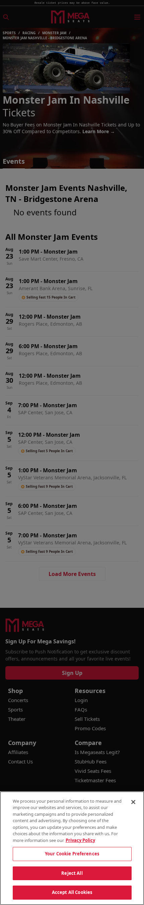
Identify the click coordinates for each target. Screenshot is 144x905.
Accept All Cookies (72, 892)
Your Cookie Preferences (72, 854)
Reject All (71, 873)
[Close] (133, 802)
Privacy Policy (80, 840)
